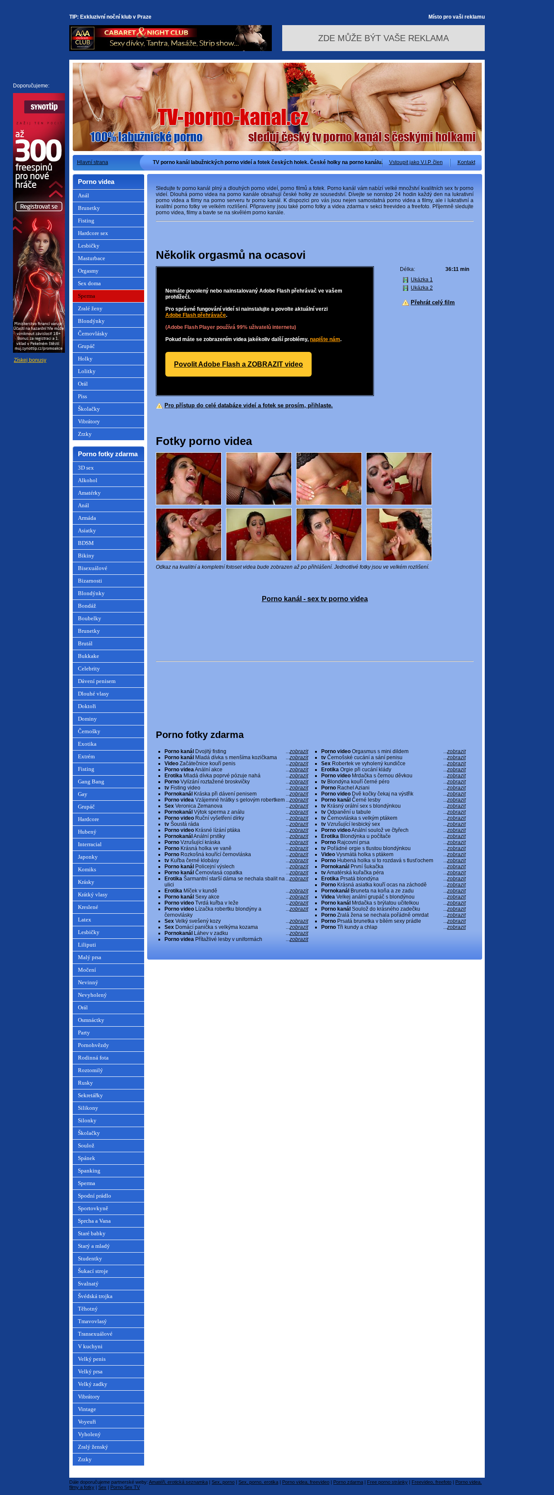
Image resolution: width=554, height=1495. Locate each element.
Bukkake (88, 656)
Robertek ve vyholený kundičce (393, 763)
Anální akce (236, 770)
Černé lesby (393, 800)
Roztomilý (90, 1070)
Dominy (87, 718)
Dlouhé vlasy (93, 693)
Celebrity (89, 668)
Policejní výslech (236, 866)
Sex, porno (223, 1482)
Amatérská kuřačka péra (393, 873)
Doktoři (87, 706)
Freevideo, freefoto (431, 1482)
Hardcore (88, 819)
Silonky (87, 1120)
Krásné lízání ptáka (236, 830)
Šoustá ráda (236, 824)
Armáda (87, 518)
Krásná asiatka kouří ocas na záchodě (393, 885)
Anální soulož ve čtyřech (393, 830)
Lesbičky (89, 245)
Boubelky (89, 618)
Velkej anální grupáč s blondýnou (393, 897)
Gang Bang (91, 781)
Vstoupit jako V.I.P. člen (416, 162)
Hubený (87, 831)
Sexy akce (236, 897)
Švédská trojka (95, 1296)
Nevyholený (92, 995)
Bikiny (86, 555)
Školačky (89, 409)
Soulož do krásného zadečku (393, 909)
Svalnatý (88, 1283)
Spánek (86, 1158)
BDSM (86, 543)
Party (84, 1032)
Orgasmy (88, 270)
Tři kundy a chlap (393, 927)
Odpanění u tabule (393, 812)
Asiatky (87, 530)
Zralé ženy (90, 308)
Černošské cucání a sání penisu (393, 757)
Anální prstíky (236, 836)
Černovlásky (93, 333)
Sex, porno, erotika (258, 1482)
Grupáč (86, 346)
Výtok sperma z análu (236, 812)
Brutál (85, 643)
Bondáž (87, 606)
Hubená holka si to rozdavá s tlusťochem (393, 860)
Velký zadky (92, 1384)
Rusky (85, 1082)
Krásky (86, 882)
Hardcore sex (93, 233)
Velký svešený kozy (236, 921)
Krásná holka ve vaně (236, 848)
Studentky (90, 1258)
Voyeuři (87, 1421)
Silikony (88, 1108)
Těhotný (88, 1308)
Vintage (87, 1409)
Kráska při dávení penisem (236, 794)
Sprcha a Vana (94, 1221)
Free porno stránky (387, 1482)
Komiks (87, 869)
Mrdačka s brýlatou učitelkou (393, 903)
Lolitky (87, 371)
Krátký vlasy (93, 894)
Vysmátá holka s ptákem (393, 854)
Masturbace (91, 258)
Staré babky (92, 1233)
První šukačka (393, 866)
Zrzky (85, 434)
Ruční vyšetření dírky (236, 818)
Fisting (86, 220)
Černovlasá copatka (236, 873)
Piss (82, 396)
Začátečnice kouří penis (236, 763)
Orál (83, 383)
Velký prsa (90, 1371)
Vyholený (89, 1434)
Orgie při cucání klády (393, 770)
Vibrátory (89, 421)
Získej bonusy (30, 360)
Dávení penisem (97, 681)
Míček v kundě (236, 891)
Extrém (86, 756)
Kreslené (88, 907)
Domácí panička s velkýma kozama (236, 927)
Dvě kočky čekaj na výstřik (393, 794)
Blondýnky (91, 321)
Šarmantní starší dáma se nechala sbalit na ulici (236, 882)
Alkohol (87, 480)
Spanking (89, 1170)
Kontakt (466, 162)
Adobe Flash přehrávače (195, 315)
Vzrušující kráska (236, 842)
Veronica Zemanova (236, 806)
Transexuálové (95, 1334)
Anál (83, 195)
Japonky (88, 857)
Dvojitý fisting (236, 751)
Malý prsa (89, 957)
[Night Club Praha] (170, 49)
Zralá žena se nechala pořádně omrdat (393, 915)
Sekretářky (90, 1095)
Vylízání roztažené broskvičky (236, 782)
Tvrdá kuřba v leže (236, 903)
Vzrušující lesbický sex (393, 824)
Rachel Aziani (393, 788)
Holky (85, 358)
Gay (82, 794)
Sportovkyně (93, 1208)
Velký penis (92, 1359)
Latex (84, 919)
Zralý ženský (93, 1446)
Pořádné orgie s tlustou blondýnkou (393, 848)
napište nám (325, 339)
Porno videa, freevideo (305, 1482)
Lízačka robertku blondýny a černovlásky (236, 912)
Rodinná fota (93, 1057)
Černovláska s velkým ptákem (393, 818)
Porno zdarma (348, 1482)
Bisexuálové (92, 568)
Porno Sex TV (125, 1487)
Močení (87, 970)
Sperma (86, 296)
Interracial (90, 844)
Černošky (89, 731)
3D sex (86, 467)
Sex (102, 1487)
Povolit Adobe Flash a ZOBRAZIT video (238, 364)
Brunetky (89, 208)
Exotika (87, 744)
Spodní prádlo (94, 1195)
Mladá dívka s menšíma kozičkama (236, 757)
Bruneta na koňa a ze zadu (393, 891)
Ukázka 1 (422, 280)
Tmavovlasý (92, 1321)
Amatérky (89, 493)
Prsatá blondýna (393, 879)
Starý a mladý (94, 1246)
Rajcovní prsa (393, 842)
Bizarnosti (90, 580)
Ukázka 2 (422, 288)
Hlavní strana (92, 162)
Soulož (86, 1145)
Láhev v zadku (236, 933)
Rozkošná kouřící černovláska (236, 854)
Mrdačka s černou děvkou (393, 776)
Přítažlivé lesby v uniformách (236, 939)
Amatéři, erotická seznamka (178, 1482)
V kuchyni (90, 1346)
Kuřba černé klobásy (236, 860)
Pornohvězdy (93, 1045)
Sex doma (89, 283)
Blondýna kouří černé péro (393, 782)
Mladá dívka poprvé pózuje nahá (236, 776)
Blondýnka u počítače (393, 836)
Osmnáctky (91, 1020)
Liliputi (87, 944)
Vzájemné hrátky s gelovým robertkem (236, 800)
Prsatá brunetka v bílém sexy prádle (393, 921)
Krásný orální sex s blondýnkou (393, 806)
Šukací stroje (93, 1271)
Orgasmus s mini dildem (393, 751)
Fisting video (236, 788)
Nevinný (88, 982)
